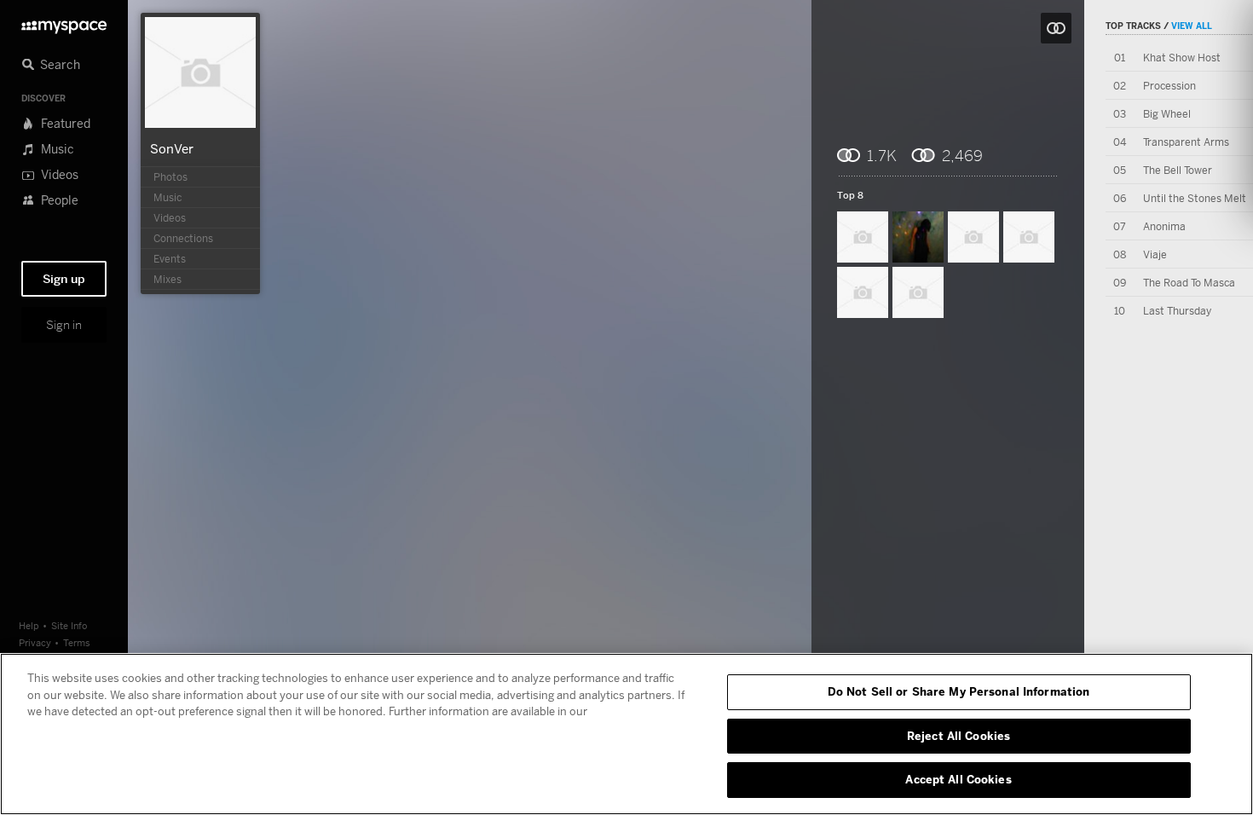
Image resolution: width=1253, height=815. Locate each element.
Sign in (64, 324)
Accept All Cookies (958, 779)
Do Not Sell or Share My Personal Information (959, 691)
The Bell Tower (1177, 170)
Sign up (64, 278)
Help (29, 625)
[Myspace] (64, 22)
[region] (626, 734)
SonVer (171, 148)
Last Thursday (1177, 310)
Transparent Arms (1186, 142)
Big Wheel (1167, 114)
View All (1191, 26)
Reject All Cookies (958, 735)
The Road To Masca (1189, 282)
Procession (1169, 85)
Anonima (1164, 226)
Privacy (35, 642)
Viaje (1155, 254)
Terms (76, 642)
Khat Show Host (1182, 57)
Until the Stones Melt (1194, 198)
